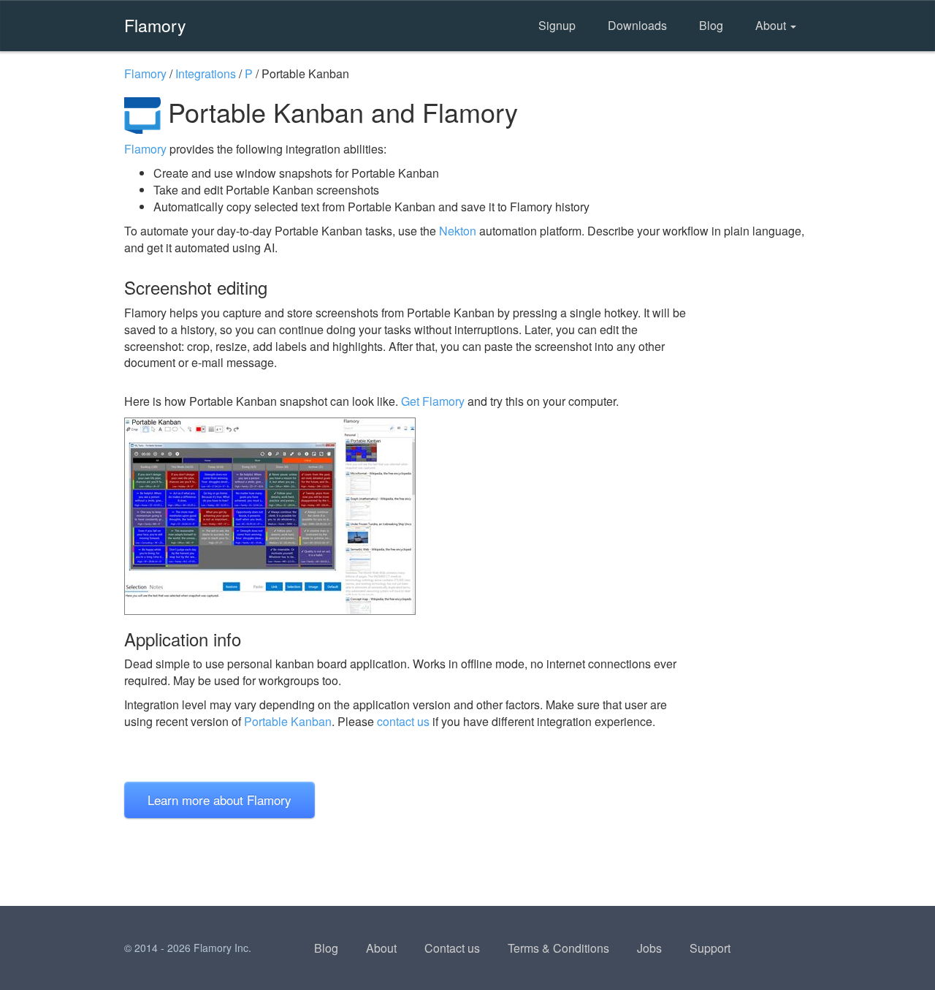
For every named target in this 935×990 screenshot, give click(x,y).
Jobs (649, 948)
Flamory (155, 25)
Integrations (205, 73)
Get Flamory (433, 401)
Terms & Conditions (558, 948)
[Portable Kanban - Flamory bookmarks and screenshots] (408, 516)
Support (710, 948)
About (772, 25)
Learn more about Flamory (219, 799)
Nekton (457, 230)
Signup (557, 25)
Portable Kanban (288, 721)
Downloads (637, 25)
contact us (403, 721)
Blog (711, 25)
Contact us (452, 948)
